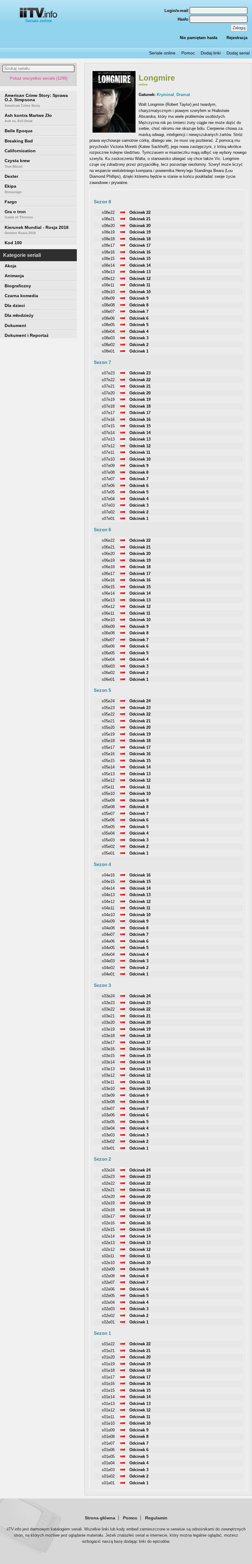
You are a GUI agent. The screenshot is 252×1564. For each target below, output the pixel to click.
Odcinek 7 (138, 311)
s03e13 (108, 1069)
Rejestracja (236, 37)
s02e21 (108, 1189)
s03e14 (108, 1062)
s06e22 (108, 540)
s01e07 (108, 1443)
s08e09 (108, 298)
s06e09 (108, 626)
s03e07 (108, 1108)
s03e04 (108, 1128)
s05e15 (108, 760)
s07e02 (108, 512)
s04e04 (108, 954)
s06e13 (108, 600)
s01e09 (108, 1430)
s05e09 (108, 800)
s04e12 (108, 901)
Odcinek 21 (140, 219)
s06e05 (108, 653)
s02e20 (108, 1196)
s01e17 (108, 1377)
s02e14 (108, 1236)
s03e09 (108, 1095)
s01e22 (108, 1344)
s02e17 (108, 1216)
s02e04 (108, 1302)
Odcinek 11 (139, 285)
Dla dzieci (15, 305)
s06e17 (108, 573)
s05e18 (108, 740)
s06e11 (108, 613)
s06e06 (108, 646)
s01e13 (108, 1403)
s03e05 (108, 1121)
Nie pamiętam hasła (198, 37)
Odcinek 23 (140, 373)
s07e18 (108, 406)
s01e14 (108, 1396)
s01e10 (108, 1423)
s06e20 (108, 553)
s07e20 (108, 393)
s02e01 (108, 1322)
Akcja (10, 265)
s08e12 (108, 278)
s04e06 (108, 941)
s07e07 (108, 479)
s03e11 (108, 1082)
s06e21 (108, 547)
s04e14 (108, 888)
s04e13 (108, 894)
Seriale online (38, 20)
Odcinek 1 (138, 351)
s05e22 (108, 714)
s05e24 (108, 701)
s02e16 (108, 1223)
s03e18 (108, 1035)
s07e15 (108, 426)
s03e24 (108, 996)
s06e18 (108, 567)
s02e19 (108, 1203)
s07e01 (108, 518)
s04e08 (108, 928)
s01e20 (108, 1357)
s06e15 (108, 587)
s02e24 (108, 1170)
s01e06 (108, 1449)
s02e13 (108, 1242)
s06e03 (108, 666)
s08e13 (108, 271)
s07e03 (108, 505)
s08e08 (108, 305)
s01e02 (108, 1476)
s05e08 (108, 806)
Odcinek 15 (140, 258)
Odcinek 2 (138, 344)
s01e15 (108, 1390)
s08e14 (108, 265)
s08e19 (108, 232)
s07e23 (108, 373)
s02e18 (108, 1209)
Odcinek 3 (138, 338)
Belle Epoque (19, 130)
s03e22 (108, 1009)
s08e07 (108, 311)
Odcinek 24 (140, 701)
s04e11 (108, 908)
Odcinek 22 (140, 212)
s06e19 (108, 560)
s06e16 (108, 580)
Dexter (11, 176)
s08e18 (108, 239)
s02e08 (108, 1276)
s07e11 (108, 452)
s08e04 (108, 331)
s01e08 (108, 1436)
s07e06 (108, 485)
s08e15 (108, 258)
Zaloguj (239, 28)
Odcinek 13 (140, 271)
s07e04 (108, 499)
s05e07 (108, 813)
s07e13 (108, 439)
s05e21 (108, 721)
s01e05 (108, 1456)
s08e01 (108, 351)
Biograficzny (18, 285)
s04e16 (108, 875)
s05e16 (108, 754)
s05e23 (108, 707)
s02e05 (108, 1295)
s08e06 (108, 318)
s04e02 (108, 967)
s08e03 (108, 338)
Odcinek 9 (138, 298)
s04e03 (108, 961)
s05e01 (108, 853)
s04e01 (108, 974)
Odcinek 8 (138, 305)
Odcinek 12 (140, 278)
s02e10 (108, 1262)
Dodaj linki (211, 52)
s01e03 (108, 1469)
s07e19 (108, 399)
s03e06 (108, 1115)
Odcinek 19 (140, 232)
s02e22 (108, 1183)
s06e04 (108, 659)
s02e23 (108, 1176)
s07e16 (108, 419)
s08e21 (108, 219)
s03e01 (108, 1148)
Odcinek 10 (140, 291)
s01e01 (108, 1483)
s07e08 (108, 472)
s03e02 (108, 1141)
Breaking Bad (19, 140)
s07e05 (108, 492)
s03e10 (108, 1088)
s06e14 (108, 593)
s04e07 (108, 934)
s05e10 (108, 793)
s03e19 (108, 1029)
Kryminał (165, 94)
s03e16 (108, 1049)
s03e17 (108, 1042)
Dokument (15, 325)
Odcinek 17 (140, 245)
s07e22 (108, 379)
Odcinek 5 (138, 324)
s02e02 (108, 1315)
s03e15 (108, 1055)
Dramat (183, 94)
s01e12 (108, 1410)
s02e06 (108, 1289)
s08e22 (108, 212)
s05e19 (108, 734)
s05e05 (108, 826)
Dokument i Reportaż (27, 335)
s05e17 (108, 747)
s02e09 (108, 1269)
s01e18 (108, 1370)
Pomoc (188, 52)
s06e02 (108, 672)
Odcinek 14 (140, 265)
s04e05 (108, 947)
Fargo (11, 201)
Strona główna (100, 1517)
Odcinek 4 (138, 331)
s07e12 (108, 446)
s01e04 (108, 1463)
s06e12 (108, 606)
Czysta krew (17, 163)
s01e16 (108, 1383)
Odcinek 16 (140, 252)
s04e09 (108, 921)
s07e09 (108, 465)
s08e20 (108, 225)
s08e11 (108, 285)
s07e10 (108, 459)
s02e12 (108, 1249)
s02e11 (108, 1256)
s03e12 (108, 1075)
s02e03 (108, 1309)
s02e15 (108, 1229)
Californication (20, 150)
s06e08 (108, 633)
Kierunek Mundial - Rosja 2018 (37, 230)
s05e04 (108, 833)
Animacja (14, 275)
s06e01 (108, 679)
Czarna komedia (21, 295)
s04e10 (108, 914)
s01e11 (108, 1416)
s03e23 (108, 1002)
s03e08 (108, 1101)
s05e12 (108, 780)
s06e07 (108, 639)
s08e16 (108, 252)
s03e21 (108, 1016)
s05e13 (108, 774)
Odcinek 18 (140, 239)
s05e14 (108, 767)
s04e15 (108, 881)
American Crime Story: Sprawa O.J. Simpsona (36, 100)
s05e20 (108, 727)
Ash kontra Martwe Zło (28, 118)
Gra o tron (19, 214)
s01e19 (108, 1364)
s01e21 (108, 1350)
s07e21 (108, 386)
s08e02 (108, 344)
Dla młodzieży (19, 315)
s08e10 (108, 291)
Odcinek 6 (138, 318)
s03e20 (108, 1022)
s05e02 (108, 846)
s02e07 (108, 1282)
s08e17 (108, 245)
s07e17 (108, 412)
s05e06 (108, 820)
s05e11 (108, 787)
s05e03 (108, 840)
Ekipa (13, 189)
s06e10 (108, 619)
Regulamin (156, 1517)
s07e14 (108, 432)
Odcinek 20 (140, 225)
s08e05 (108, 324)
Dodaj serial (238, 52)
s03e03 (108, 1135)
